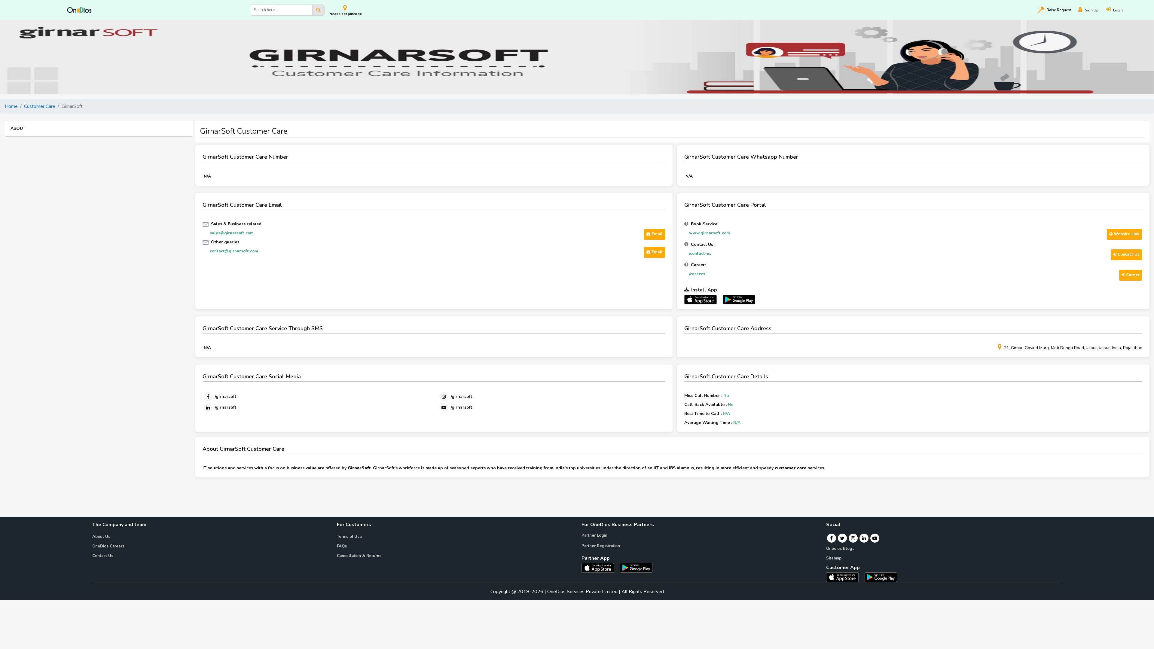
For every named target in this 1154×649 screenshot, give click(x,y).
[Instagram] (853, 538)
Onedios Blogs (840, 548)
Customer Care (39, 106)
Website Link (1126, 234)
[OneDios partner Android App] (739, 299)
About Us (101, 536)
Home (11, 106)
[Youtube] (874, 538)
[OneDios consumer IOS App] (844, 577)
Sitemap (833, 558)
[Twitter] (842, 538)
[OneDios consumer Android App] (881, 577)
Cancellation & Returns (359, 556)
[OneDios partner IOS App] (703, 299)
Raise (1059, 10)
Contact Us (1128, 254)
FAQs (342, 546)
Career (1132, 275)
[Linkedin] (864, 538)
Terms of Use (349, 536)
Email (656, 234)
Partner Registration (601, 546)
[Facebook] (831, 538)
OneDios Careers (108, 546)
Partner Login (594, 535)
